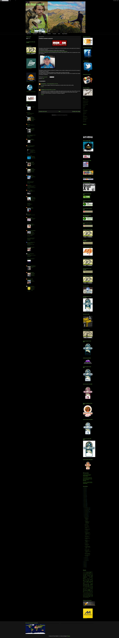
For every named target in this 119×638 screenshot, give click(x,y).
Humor (59, 33)
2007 (85, 561)
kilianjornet (29, 214)
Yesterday (28, 136)
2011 (85, 505)
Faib (83, 108)
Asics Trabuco (87, 525)
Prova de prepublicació (30, 146)
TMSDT (85, 594)
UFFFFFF (28, 203)
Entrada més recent (43, 111)
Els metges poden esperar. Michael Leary (87, 547)
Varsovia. (32, 208)
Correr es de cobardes (30, 128)
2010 (85, 506)
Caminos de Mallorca (30, 286)
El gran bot (86, 524)
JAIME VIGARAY (29, 190)
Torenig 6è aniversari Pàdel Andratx (33, 177)
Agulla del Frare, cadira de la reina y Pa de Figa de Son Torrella (33, 289)
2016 (85, 499)
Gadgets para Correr (30, 181)
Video (87, 596)
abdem (84, 572)
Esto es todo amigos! (30, 182)
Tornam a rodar (87, 549)
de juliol (86, 514)
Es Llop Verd (43, 83)
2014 (85, 501)
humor (90, 586)
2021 (85, 492)
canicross (88, 574)
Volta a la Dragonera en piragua (87, 541)
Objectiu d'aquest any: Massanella (87, 553)
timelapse (92, 593)
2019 (85, 495)
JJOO (83, 587)
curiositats (85, 581)
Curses (40, 33)
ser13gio (28, 124)
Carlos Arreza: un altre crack (87, 536)
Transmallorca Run (90, 594)
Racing (84, 592)
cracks (84, 579)
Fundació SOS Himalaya (87, 544)
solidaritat (84, 593)
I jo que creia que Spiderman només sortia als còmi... (87, 533)
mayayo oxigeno (30, 116)
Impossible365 (85, 110)
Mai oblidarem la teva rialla (87, 555)
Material (44, 33)
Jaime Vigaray (29, 155)
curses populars (86, 582)
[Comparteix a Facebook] (52, 77)
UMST (84, 596)
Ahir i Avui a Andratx (30, 168)
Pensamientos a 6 (30, 196)
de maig (86, 516)
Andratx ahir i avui (85, 101)
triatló (43, 78)
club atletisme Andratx (88, 575)
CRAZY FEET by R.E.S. (30, 247)
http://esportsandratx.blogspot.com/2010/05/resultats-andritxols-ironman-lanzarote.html (53, 51)
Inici (59, 111)
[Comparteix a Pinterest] (53, 77)
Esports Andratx (29, 175)
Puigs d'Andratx (64, 33)
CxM (92, 582)
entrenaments (86, 584)
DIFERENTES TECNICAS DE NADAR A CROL (33, 157)
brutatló (87, 573)
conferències (88, 578)
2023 (85, 490)
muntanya (85, 590)
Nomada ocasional (30, 139)
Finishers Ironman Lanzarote (87, 529)
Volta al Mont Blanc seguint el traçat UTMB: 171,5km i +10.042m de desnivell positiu (31, 187)
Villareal (91, 596)
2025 (85, 487)
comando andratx (88, 577)
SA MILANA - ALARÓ (30, 162)
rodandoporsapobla (30, 272)
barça (92, 572)
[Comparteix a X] (51, 77)
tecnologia (87, 593)
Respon (42, 86)
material (91, 588)
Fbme (84, 107)
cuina (90, 580)
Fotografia (54, 33)
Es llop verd (35, 4)
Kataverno (84, 113)
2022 (85, 491)
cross (86, 580)
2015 (85, 500)
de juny (86, 515)
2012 (85, 504)
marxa (88, 588)
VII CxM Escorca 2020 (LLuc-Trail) (33, 164)
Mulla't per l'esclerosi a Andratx (87, 519)
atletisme (87, 572)
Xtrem (87, 597)
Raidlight (87, 592)
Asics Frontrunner (85, 99)
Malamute (49, 33)
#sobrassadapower (90, 571)
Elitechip (28, 112)
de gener (86, 560)
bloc (84, 573)
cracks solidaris (90, 579)
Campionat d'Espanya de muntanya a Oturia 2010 (87, 522)
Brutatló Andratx (30, 217)
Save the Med (90, 592)
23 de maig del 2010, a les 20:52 (50, 89)
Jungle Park (86, 587)
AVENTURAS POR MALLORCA (30, 279)
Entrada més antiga (76, 111)
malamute (90, 587)
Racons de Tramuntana (31, 145)
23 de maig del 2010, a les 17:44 (52, 83)
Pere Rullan (85, 119)
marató (84, 588)
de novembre (87, 509)
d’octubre (86, 510)
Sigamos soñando (30, 207)
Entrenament (35, 33)
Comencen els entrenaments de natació (87, 551)
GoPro (86, 586)
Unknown (43, 89)
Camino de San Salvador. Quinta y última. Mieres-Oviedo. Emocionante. (33, 199)
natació (92, 590)
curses (90, 581)
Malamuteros (85, 116)
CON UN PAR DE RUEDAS (31, 230)
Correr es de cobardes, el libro (32, 130)
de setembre (87, 511)
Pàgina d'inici (29, 33)
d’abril (86, 557)
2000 (85, 565)
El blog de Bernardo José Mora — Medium (31, 135)
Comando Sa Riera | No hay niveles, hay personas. (31, 243)
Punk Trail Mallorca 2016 (30, 244)
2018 (85, 496)
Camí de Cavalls (85, 104)
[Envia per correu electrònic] (50, 77)
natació (85, 571)
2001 (85, 564)
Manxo (28, 149)
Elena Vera (29, 185)
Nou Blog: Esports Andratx (87, 538)
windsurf (84, 597)
